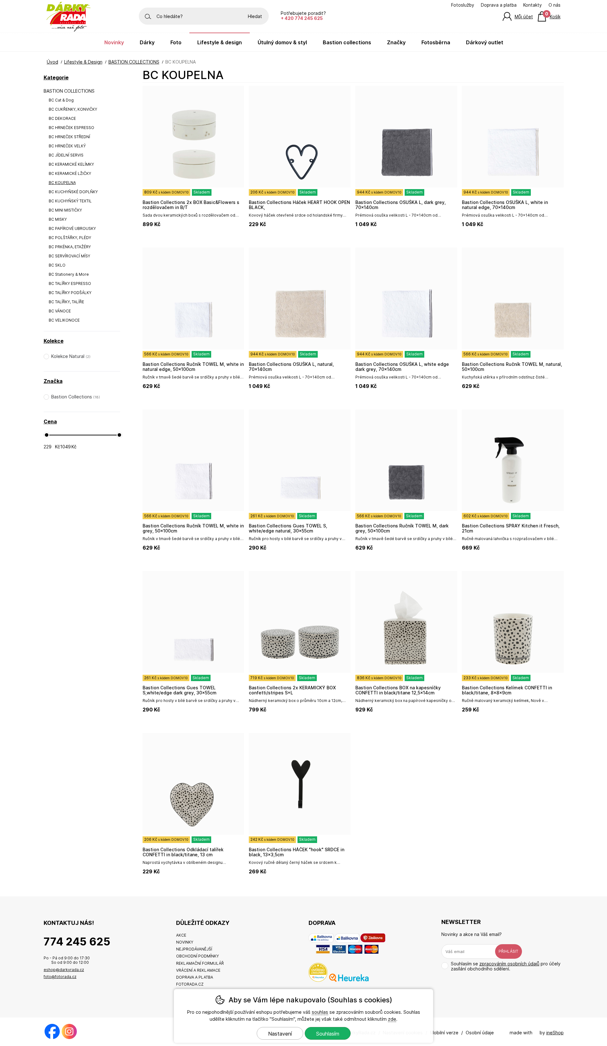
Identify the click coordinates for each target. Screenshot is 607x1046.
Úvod (52, 62)
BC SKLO (57, 265)
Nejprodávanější (194, 949)
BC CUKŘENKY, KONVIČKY (73, 109)
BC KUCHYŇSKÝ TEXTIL (70, 201)
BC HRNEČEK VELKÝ (67, 146)
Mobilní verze (444, 1032)
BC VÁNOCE (60, 311)
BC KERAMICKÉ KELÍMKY (71, 164)
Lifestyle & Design (83, 62)
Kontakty (532, 5)
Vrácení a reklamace (198, 970)
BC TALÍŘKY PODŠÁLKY (70, 292)
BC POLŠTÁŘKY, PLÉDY (70, 237)
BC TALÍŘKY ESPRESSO (70, 283)
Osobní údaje (480, 1032)
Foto (175, 42)
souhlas (320, 1012)
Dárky (147, 42)
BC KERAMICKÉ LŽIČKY (70, 173)
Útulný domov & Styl (282, 42)
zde (392, 1019)
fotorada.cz (190, 984)
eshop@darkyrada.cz (64, 969)
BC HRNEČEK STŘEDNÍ (69, 136)
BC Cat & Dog (61, 100)
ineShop (555, 1032)
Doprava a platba (499, 5)
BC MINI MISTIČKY (65, 210)
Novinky (114, 42)
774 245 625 (77, 941)
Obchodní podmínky (197, 956)
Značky (396, 42)
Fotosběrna (435, 42)
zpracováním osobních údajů (509, 963)
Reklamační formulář (200, 963)
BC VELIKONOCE (64, 320)
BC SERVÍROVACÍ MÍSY (69, 256)
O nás (555, 5)
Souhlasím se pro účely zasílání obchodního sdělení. (506, 966)
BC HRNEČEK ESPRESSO (71, 127)
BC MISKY (58, 219)
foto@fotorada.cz (60, 976)
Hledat (255, 16)
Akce (181, 935)
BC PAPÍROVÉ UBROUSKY (72, 228)
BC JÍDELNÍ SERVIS (66, 155)
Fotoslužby (462, 5)
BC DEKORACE (62, 118)
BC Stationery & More (69, 274)
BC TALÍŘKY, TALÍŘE (66, 301)
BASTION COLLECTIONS (69, 91)
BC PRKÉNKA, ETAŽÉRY (70, 246)
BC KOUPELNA (62, 182)
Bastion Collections (347, 42)
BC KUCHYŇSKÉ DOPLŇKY (73, 191)
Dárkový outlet (484, 42)
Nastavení (280, 1034)
